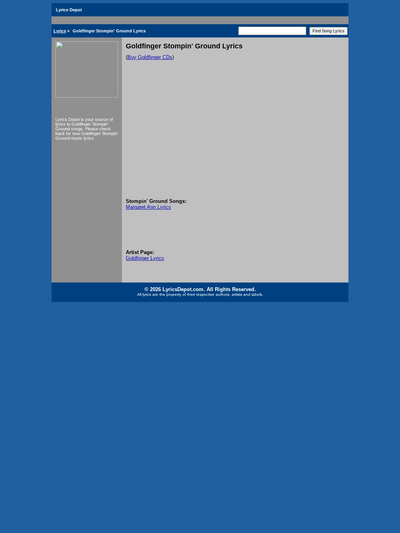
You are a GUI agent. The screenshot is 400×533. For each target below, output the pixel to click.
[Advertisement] (235, 139)
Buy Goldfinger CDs (149, 57)
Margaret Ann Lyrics (148, 207)
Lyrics (60, 30)
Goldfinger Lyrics (145, 258)
